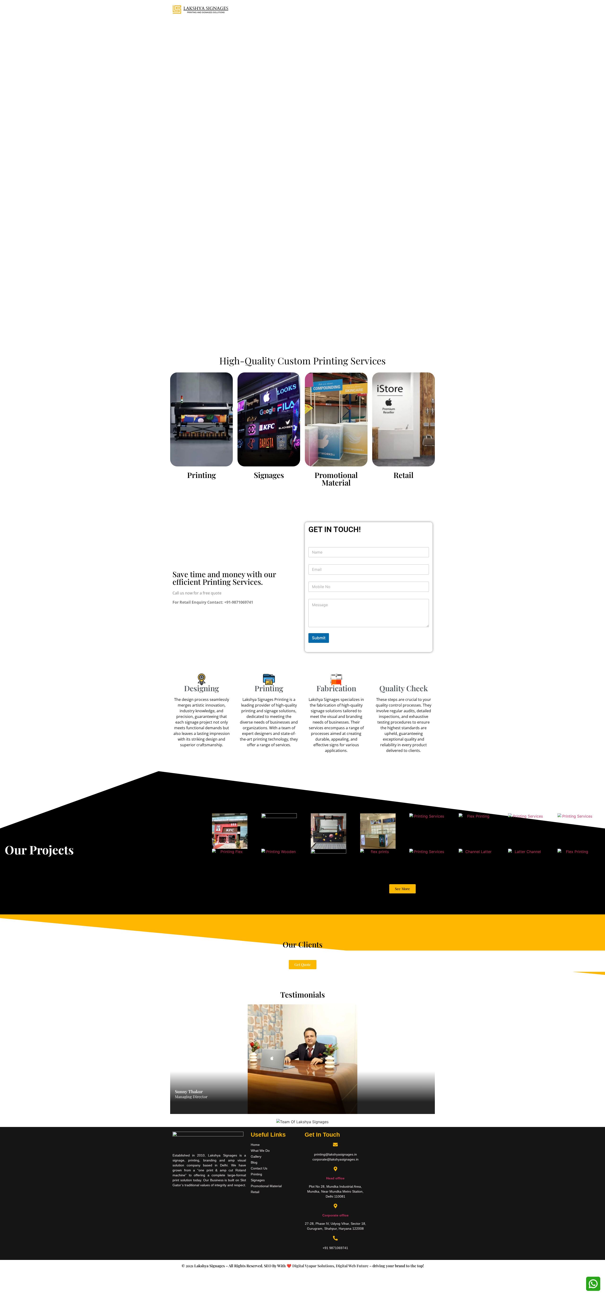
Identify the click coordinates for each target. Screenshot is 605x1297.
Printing (201, 475)
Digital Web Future (352, 1265)
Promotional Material (336, 478)
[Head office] (335, 1169)
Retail (403, 475)
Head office (335, 1178)
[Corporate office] (335, 1206)
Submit (318, 638)
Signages (269, 475)
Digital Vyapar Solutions (312, 1265)
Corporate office (335, 1215)
